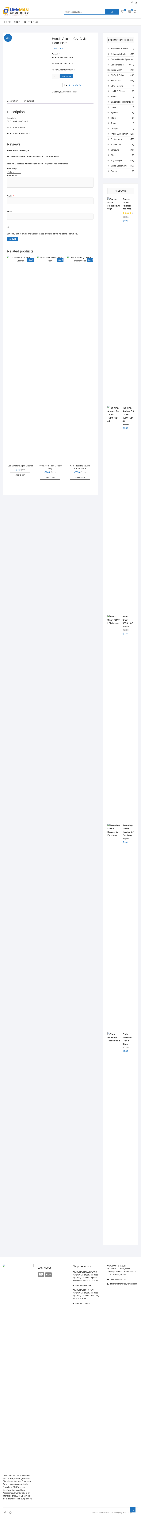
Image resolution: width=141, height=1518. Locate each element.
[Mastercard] (41, 1274)
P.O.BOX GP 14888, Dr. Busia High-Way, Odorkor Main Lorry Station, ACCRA (86, 1295)
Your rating (12, 168)
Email (10, 211)
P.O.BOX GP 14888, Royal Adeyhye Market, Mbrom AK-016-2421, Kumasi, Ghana (121, 1271)
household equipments (121, 101)
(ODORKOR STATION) (84, 1289)
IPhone (114, 123)
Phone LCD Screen (119, 133)
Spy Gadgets (116, 160)
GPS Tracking (117, 85)
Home (7, 22)
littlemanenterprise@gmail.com (123, 1283)
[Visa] (48, 1274)
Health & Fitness (118, 91)
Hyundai (114, 112)
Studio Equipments (119, 165)
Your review (13, 175)
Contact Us (31, 22)
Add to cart (66, 76)
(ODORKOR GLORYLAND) (85, 1271)
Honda (113, 96)
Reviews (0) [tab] (28, 100)
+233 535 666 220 (117, 1279)
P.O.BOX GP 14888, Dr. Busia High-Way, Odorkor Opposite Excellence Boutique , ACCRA (85, 1277)
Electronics (116, 80)
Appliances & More (119, 48)
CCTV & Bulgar (117, 75)
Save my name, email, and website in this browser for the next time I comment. (42, 233)
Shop (17, 22)
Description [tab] (12, 100)
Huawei (114, 107)
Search (112, 12)
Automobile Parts (69, 91)
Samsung (115, 149)
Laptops (114, 128)
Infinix (113, 117)
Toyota (114, 171)
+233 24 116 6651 (82, 1303)
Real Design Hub (129, 1512)
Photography (116, 139)
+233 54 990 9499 (82, 1285)
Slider (113, 155)
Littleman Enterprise (99, 1512)
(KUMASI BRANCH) (117, 1265)
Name (10, 195)
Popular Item (116, 144)
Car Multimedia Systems (122, 59)
